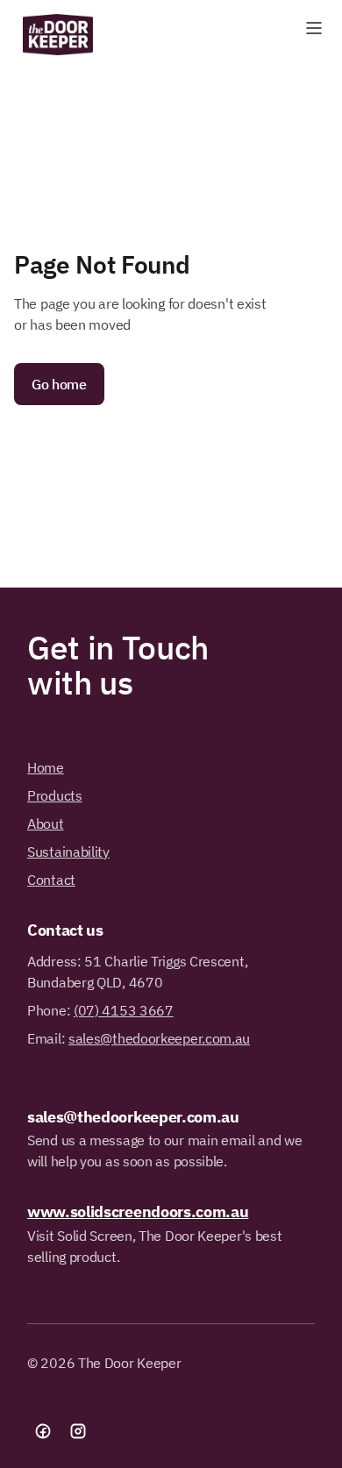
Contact (51, 879)
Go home (59, 384)
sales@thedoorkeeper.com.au (159, 1038)
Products (54, 795)
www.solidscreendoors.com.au (137, 1211)
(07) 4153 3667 (124, 1010)
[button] (314, 28)
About (45, 823)
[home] (53, 34)
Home (45, 767)
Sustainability (68, 851)
